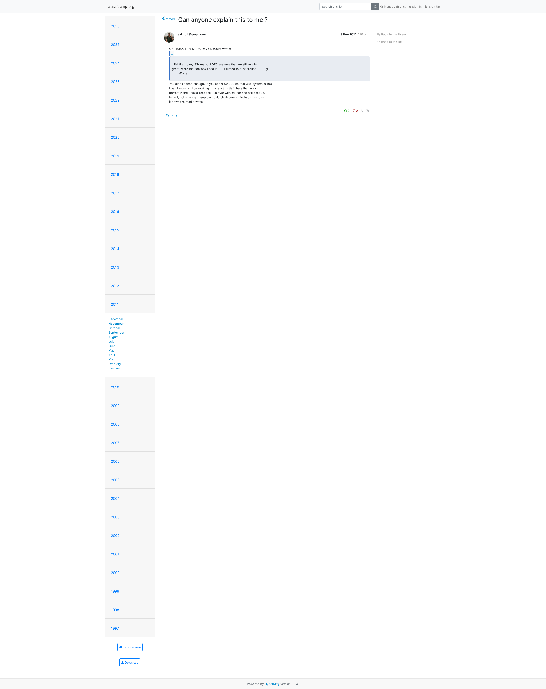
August (113, 337)
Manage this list (394, 6)
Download (131, 662)
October (114, 328)
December (116, 319)
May (112, 350)
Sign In (416, 6)
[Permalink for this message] (367, 110)
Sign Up (434, 6)
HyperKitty (272, 684)
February (115, 364)
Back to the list (391, 42)
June (112, 346)
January (114, 368)
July (111, 341)
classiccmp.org (121, 6)
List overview (131, 647)
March (113, 359)
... (171, 53)
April (112, 355)
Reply (173, 115)
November (116, 323)
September (116, 332)
